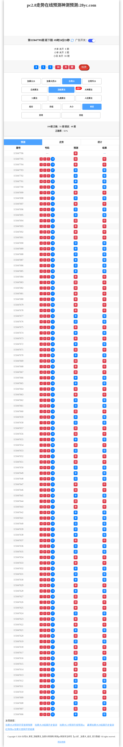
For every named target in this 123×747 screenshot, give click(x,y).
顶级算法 (61, 90)
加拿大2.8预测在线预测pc (72, 725)
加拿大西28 (51, 81)
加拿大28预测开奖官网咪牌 (18, 725)
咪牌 (83, 67)
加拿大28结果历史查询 (46, 725)
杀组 (51, 107)
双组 (81, 115)
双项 (41, 115)
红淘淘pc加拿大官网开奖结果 (19, 729)
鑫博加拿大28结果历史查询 (100, 725)
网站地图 (61, 742)
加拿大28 (31, 81)
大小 (72, 107)
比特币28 (92, 81)
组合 (31, 107)
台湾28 (71, 81)
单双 (92, 107)
